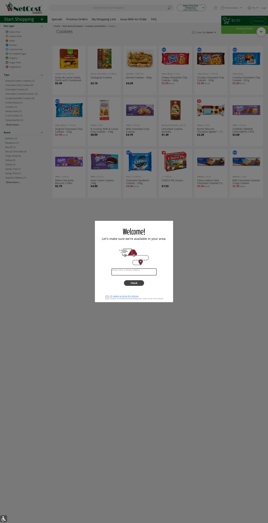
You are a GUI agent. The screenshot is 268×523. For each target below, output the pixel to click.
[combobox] (134, 271)
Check (134, 283)
